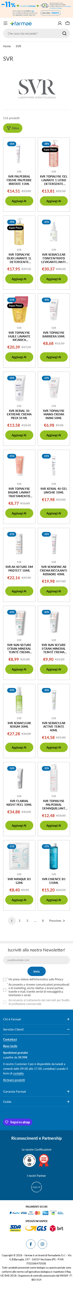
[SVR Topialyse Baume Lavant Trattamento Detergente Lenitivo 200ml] (19, 466)
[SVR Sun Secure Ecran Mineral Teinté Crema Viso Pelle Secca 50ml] (54, 622)
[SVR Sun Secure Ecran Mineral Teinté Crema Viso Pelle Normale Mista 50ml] (19, 622)
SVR (19, 171)
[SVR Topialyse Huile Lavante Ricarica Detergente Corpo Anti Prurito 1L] (19, 310)
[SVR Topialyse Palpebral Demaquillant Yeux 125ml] (54, 778)
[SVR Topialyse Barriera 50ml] (54, 310)
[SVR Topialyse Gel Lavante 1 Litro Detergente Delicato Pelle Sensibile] (54, 154)
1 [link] (12, 920)
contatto (18, 1073)
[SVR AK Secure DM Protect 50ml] (19, 544)
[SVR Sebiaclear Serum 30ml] (19, 700)
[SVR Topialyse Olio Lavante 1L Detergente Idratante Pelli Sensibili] (19, 232)
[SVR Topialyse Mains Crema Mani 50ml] (54, 388)
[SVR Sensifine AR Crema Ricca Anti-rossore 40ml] (54, 544)
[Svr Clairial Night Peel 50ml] (19, 778)
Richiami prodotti (14, 1080)
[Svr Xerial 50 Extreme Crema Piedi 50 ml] (19, 388)
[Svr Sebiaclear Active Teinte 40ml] (54, 700)
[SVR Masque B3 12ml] (19, 856)
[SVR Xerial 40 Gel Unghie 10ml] (54, 466)
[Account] (59, 23)
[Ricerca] (64, 33)
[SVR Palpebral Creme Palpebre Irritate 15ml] (19, 154)
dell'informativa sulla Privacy (46, 979)
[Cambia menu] (5, 23)
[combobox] (36, 33)
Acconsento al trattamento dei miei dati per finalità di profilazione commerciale (39, 1001)
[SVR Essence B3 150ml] (54, 856)
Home (7, 46)
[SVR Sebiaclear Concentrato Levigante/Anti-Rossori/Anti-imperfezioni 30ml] (54, 232)
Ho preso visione (36, 979)
